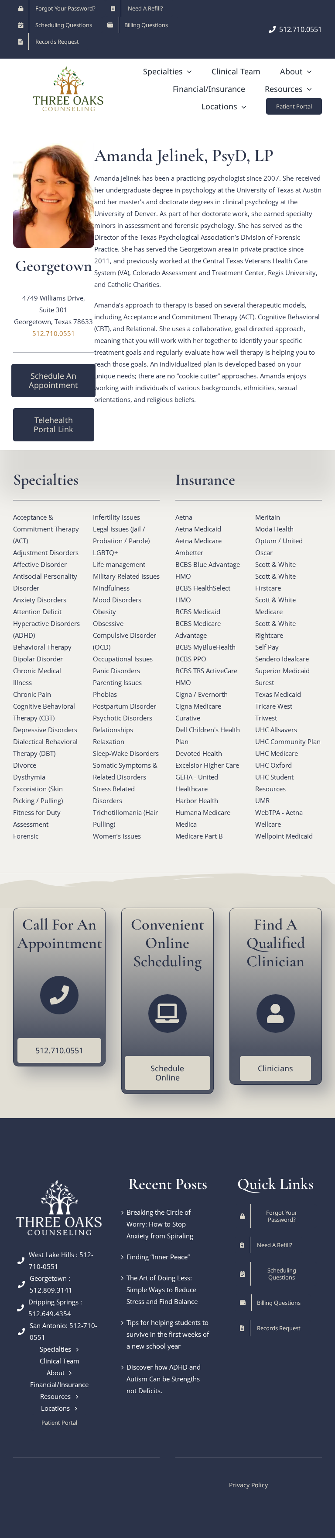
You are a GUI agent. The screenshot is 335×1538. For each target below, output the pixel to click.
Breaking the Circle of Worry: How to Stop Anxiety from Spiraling (159, 1224)
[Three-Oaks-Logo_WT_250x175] (59, 1178)
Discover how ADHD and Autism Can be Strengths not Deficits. (163, 1379)
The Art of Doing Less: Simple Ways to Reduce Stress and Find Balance (162, 1289)
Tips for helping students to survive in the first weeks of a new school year (167, 1334)
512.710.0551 (53, 333)
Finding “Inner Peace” (158, 1256)
